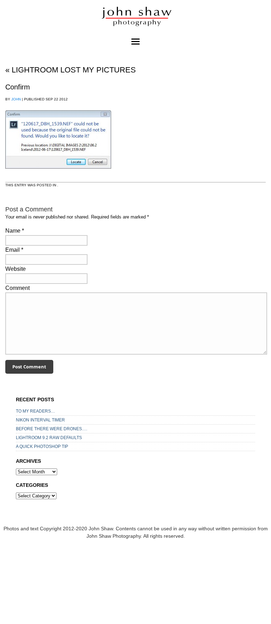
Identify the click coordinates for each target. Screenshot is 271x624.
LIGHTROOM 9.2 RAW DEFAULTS (49, 437)
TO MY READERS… (35, 411)
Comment (17, 288)
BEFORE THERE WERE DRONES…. (51, 428)
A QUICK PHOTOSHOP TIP (42, 446)
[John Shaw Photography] (135, 17)
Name (12, 231)
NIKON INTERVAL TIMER (40, 420)
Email (12, 250)
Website (15, 269)
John (16, 99)
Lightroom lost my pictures (70, 69)
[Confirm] (58, 175)
